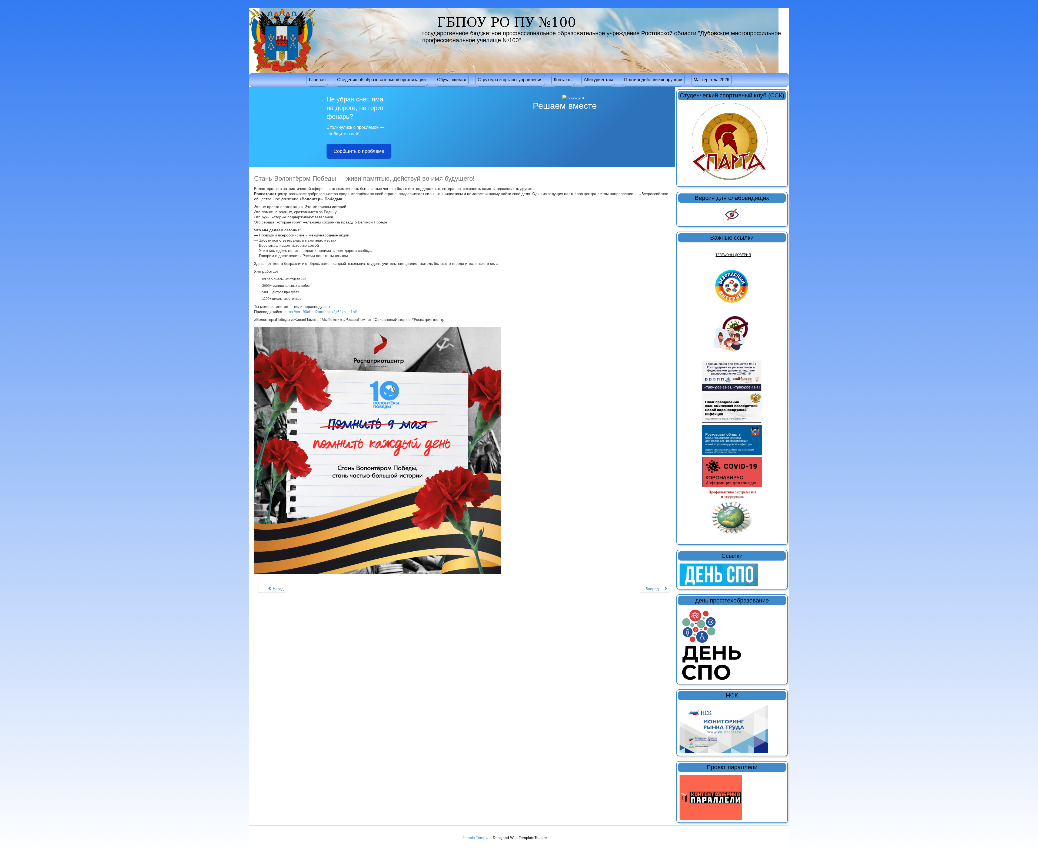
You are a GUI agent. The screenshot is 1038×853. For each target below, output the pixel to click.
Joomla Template (477, 837)
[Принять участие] (724, 728)
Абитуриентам (598, 79)
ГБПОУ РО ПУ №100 (506, 22)
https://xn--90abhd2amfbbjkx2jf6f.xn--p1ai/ (320, 311)
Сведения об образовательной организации (381, 79)
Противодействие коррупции (653, 79)
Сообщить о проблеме (359, 151)
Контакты (563, 79)
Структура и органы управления (510, 79)
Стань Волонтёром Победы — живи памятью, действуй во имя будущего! (364, 178)
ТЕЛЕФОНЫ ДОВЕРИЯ (733, 255)
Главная (317, 79)
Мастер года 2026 (711, 79)
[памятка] (732, 511)
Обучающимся (451, 79)
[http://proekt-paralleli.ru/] (711, 797)
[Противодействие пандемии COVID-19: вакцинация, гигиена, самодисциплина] (732, 335)
